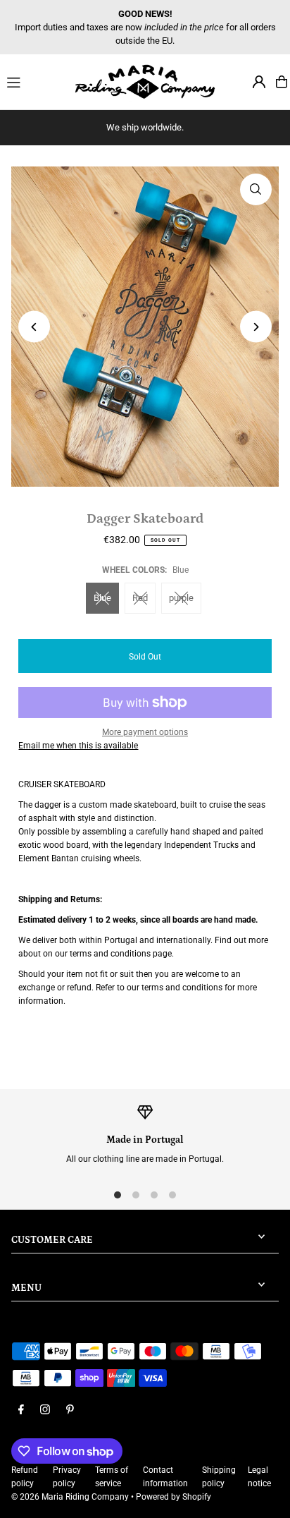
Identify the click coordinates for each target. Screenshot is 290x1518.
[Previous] (34, 327)
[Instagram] (45, 1410)
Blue (102, 598)
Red (140, 598)
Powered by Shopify (173, 1497)
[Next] (256, 327)
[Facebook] (21, 1410)
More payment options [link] (145, 732)
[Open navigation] (34, 81)
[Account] (259, 81)
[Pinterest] (70, 1410)
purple (181, 598)
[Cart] (281, 81)
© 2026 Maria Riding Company (70, 1497)
